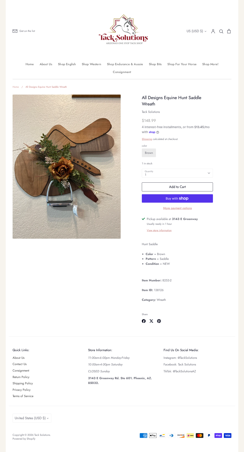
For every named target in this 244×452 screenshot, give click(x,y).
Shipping (147, 139)
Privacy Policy (21, 390)
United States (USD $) (30, 418)
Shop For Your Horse (182, 64)
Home (30, 64)
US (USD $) (195, 31)
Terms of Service (23, 396)
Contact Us (19, 364)
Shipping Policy (23, 383)
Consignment (122, 72)
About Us (46, 64)
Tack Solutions (151, 112)
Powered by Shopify (24, 439)
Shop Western (91, 64)
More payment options (177, 208)
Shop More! (210, 64)
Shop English (67, 64)
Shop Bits (155, 64)
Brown (149, 153)
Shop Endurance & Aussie (125, 64)
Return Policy (21, 377)
